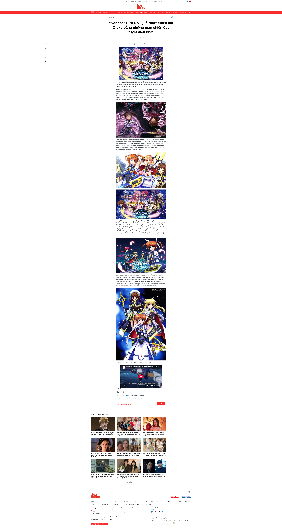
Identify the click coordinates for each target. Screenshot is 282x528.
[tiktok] (160, 512)
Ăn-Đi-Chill (152, 12)
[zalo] (164, 512)
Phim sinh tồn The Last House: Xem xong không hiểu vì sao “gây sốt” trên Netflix (102, 476)
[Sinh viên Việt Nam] (186, 497)
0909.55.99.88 (117, 510)
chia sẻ (134, 44)
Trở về (45, 61)
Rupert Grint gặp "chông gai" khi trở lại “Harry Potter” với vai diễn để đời (102, 433)
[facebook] (187, 1)
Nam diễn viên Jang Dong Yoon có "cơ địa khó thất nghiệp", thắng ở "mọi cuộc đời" (128, 476)
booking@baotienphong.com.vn (121, 511)
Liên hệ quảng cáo (117, 508)
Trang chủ (92, 12)
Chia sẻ (45, 48)
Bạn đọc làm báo (100, 524)
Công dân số (105, 504)
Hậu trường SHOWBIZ (141, 12)
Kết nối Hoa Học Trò (129, 504)
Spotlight (175, 12)
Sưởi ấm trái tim (150, 501)
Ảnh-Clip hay (160, 12)
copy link (141, 44)
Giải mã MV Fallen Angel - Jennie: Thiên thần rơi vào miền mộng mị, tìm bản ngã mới (153, 434)
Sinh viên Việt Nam (157, 1)
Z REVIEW (168, 12)
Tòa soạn (94, 508)
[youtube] (190, 1)
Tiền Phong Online (130, 1)
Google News (172, 17)
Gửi (161, 403)
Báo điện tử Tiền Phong (141, 6)
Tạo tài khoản (128, 395)
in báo (144, 44)
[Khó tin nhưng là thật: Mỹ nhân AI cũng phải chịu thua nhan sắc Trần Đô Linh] (103, 445)
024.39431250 (96, 513)
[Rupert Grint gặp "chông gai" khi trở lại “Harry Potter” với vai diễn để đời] (103, 424)
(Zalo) (122, 510)
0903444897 (136, 510)
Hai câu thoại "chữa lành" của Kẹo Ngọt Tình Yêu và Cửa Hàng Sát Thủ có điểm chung (128, 434)
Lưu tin (45, 52)
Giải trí (112, 12)
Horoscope (183, 12)
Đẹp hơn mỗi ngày (129, 12)
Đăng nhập (119, 395)
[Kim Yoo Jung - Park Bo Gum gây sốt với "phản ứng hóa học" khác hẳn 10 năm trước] (154, 445)
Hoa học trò (95, 496)
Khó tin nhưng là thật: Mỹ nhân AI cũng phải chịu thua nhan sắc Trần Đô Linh (102, 455)
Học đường (119, 12)
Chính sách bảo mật (179, 508)
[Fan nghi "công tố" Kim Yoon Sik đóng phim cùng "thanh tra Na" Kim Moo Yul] (154, 466)
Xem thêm (189, 12)
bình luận (147, 44)
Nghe (45, 44)
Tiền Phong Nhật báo (144, 1)
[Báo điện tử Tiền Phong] (174, 497)
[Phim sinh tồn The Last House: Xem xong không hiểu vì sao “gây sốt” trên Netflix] (103, 466)
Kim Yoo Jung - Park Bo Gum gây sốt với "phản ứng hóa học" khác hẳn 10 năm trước (154, 455)
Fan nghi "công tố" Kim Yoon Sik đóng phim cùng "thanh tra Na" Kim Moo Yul (154, 476)
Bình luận (45, 56)
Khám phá (105, 12)
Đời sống (98, 12)
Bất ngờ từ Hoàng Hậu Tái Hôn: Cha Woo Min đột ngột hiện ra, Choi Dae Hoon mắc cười (128, 455)
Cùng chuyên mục (100, 415)
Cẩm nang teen (172, 501)
